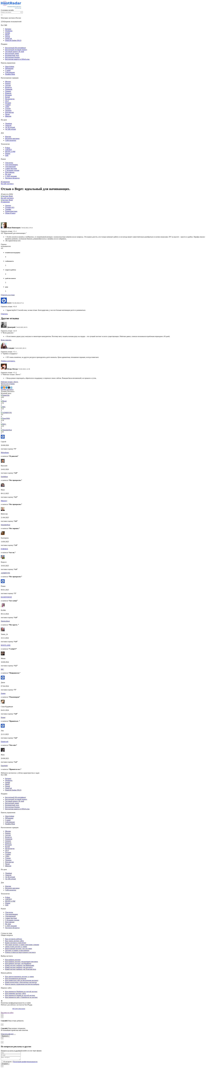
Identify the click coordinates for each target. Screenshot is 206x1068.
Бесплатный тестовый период (16, 50)
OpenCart (8, 38)
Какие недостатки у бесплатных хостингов (21, 982)
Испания (8, 95)
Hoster (3, 717)
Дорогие (8, 125)
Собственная (10, 72)
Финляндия (9, 112)
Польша (8, 103)
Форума (8, 136)
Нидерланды (9, 99)
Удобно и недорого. (8, 361)
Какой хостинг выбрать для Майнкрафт (19, 965)
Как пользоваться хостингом (15, 978)
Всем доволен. (6, 340)
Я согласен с (20, 1062)
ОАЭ (7, 101)
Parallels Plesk (10, 74)
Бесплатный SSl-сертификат (15, 48)
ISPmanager (9, 68)
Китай (7, 97)
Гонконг (8, 91)
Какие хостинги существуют (15, 943)
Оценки (8, 205)
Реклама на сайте (7, 1013)
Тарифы (8, 209)
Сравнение (5, 182)
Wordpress (8, 31)
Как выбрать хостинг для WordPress (18, 963)
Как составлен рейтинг (13, 939)
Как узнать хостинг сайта (14, 941)
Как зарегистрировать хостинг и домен (19, 976)
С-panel (8, 70)
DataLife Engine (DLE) (13, 40)
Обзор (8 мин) (10, 213)
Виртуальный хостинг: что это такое (18, 948)
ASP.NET (8, 150)
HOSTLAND (5, 645)
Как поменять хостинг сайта (15, 993)
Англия (8, 85)
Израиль (8, 93)
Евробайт (4, 766)
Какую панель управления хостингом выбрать (22, 984)
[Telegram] (11, 388)
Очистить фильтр (7, 1034)
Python (7, 148)
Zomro (3, 693)
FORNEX (4, 549)
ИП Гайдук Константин (18, 1008)
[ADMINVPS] (6, 413)
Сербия (8, 105)
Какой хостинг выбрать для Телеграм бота (20, 969)
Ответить (4, 314)
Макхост (4, 501)
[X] (9, 388)
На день (8, 174)
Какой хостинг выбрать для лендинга (19, 967)
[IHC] (3, 407)
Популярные (9, 172)
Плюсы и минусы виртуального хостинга (20, 952)
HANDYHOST (6, 597)
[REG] (3, 424)
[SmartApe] (5, 395)
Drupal (7, 36)
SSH (6, 155)
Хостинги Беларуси (12, 178)
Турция (8, 108)
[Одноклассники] (4, 388)
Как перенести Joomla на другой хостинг (20, 995)
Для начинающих (11, 164)
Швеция (8, 116)
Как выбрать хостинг (13, 960)
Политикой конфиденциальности (25, 1062)
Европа (8, 83)
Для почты (9, 163)
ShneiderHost (5, 525)
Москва (8, 81)
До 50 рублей (10, 127)
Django (7, 153)
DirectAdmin (9, 66)
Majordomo (5, 452)
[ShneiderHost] (6, 430)
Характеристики (11, 211)
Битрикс (8, 29)
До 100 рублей (10, 129)
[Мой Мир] (7, 388)
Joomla (7, 33)
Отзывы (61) (9, 207)
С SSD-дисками (11, 176)
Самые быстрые (11, 168)
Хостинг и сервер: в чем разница (17, 950)
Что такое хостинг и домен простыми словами (22, 945)
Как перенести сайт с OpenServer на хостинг (21, 997)
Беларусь (8, 87)
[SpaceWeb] (5, 418)
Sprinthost (4, 477)
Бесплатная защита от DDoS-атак (17, 59)
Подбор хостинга (7, 389)
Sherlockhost (5, 621)
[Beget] (4, 401)
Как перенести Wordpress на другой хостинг (21, 991)
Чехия (7, 114)
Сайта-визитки (10, 140)
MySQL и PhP (10, 151)
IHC (2, 669)
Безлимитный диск (12, 55)
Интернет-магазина (12, 138)
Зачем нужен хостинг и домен (16, 946)
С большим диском (12, 170)
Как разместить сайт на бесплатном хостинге (21, 980)
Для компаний (10, 166)
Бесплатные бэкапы (12, 57)
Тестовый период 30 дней (14, 51)
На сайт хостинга (7, 184)
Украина (8, 110)
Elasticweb (4, 741)
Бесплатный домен (12, 53)
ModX (7, 35)
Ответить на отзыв (8, 295)
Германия (8, 89)
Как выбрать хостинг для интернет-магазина (21, 961)
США (7, 106)
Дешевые (8, 123)
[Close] (15, 1034)
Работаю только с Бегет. (9, 382)
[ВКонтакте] (2, 388)
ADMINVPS (5, 573)
